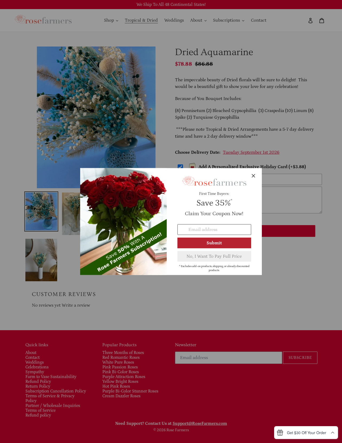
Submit (214, 243)
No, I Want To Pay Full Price (214, 256)
